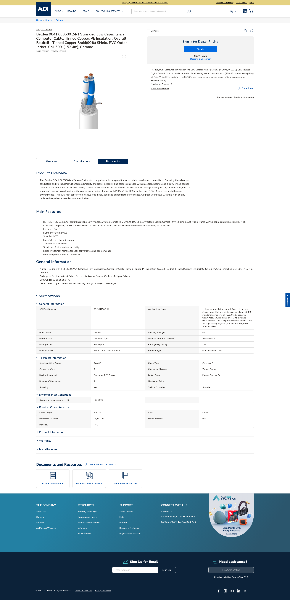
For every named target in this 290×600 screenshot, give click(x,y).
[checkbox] (148, 31)
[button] (287, 300)
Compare (155, 30)
